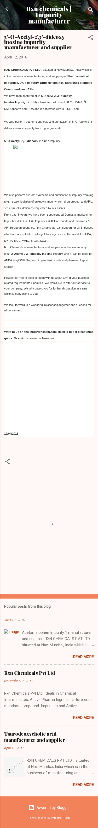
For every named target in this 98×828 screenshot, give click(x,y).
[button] (91, 38)
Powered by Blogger (52, 807)
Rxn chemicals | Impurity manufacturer (49, 15)
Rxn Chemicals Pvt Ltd (29, 673)
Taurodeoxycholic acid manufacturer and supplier (34, 737)
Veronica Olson (60, 818)
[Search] (91, 11)
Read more (83, 656)
